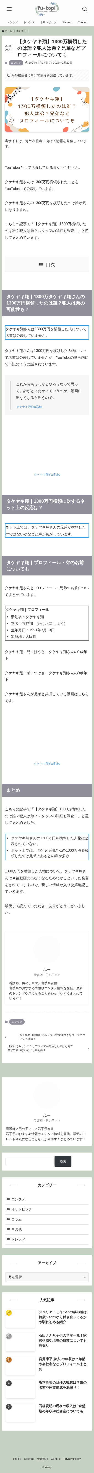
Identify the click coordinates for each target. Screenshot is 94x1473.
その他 (16, 1229)
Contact (55, 1458)
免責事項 (42, 1458)
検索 (63, 1161)
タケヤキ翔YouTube (29, 407)
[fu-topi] (47, 9)
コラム (16, 1219)
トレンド (18, 1239)
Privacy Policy (72, 1458)
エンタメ (16, 62)
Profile (17, 1458)
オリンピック (21, 1209)
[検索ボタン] (85, 9)
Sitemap (29, 1458)
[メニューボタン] (9, 9)
